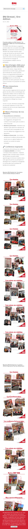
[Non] (26, 520)
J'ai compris (14, 526)
